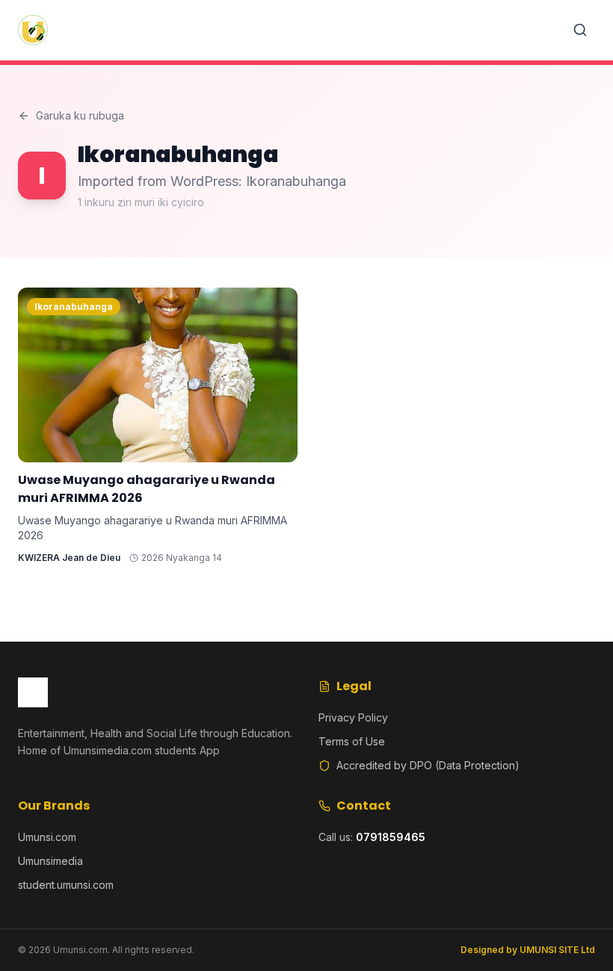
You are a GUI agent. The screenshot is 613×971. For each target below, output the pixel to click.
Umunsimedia (50, 860)
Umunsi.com (47, 837)
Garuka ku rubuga (80, 115)
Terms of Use (351, 741)
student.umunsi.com (66, 884)
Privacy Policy (353, 717)
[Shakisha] (580, 30)
